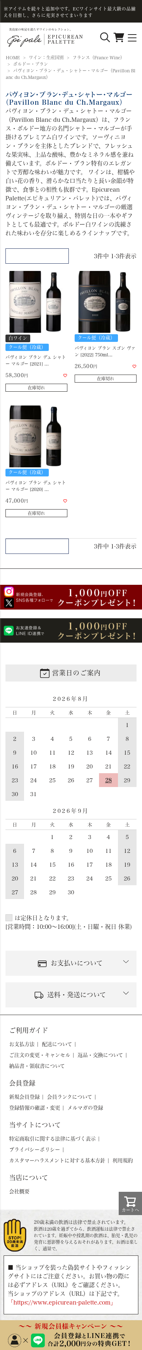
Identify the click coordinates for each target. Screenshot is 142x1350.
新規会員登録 (24, 1096)
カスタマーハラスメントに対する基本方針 (57, 1160)
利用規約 (123, 1160)
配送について (57, 1044)
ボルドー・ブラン (30, 64)
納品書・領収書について (37, 1066)
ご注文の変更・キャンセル (39, 1055)
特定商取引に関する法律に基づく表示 (52, 1138)
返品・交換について (100, 1055)
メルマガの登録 (85, 1107)
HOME (13, 57)
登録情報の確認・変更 (34, 1107)
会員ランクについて (69, 1096)
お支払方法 (22, 1044)
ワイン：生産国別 (46, 57)
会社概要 (19, 1191)
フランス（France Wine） (98, 57)
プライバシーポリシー (34, 1149)
